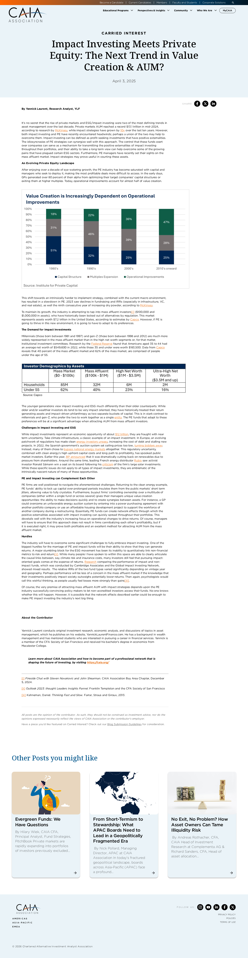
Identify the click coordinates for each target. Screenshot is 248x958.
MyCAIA (227, 10)
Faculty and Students (184, 2)
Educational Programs (116, 10)
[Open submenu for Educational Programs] (132, 10)
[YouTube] (208, 907)
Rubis (138, 460)
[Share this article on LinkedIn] (213, 104)
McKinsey (61, 130)
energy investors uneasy (92, 441)
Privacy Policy (227, 914)
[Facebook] (225, 907)
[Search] (233, 2)
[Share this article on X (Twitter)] (205, 104)
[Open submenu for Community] (191, 10)
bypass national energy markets (84, 449)
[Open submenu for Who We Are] (215, 10)
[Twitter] (233, 907)
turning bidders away (148, 445)
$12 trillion (121, 434)
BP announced (75, 456)
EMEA (16, 926)
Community (181, 10)
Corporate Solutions (214, 2)
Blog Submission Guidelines (124, 724)
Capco (134, 319)
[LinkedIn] (216, 907)
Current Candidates (140, 2)
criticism (107, 464)
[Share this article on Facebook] (197, 104)
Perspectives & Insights (151, 10)
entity (117, 417)
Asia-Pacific (22, 922)
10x (122, 130)
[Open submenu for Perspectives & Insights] (168, 10)
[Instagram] (200, 907)
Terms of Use (228, 922)
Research (91, 561)
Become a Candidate (111, 2)
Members (162, 2)
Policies (231, 918)
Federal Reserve (101, 343)
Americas (20, 918)
